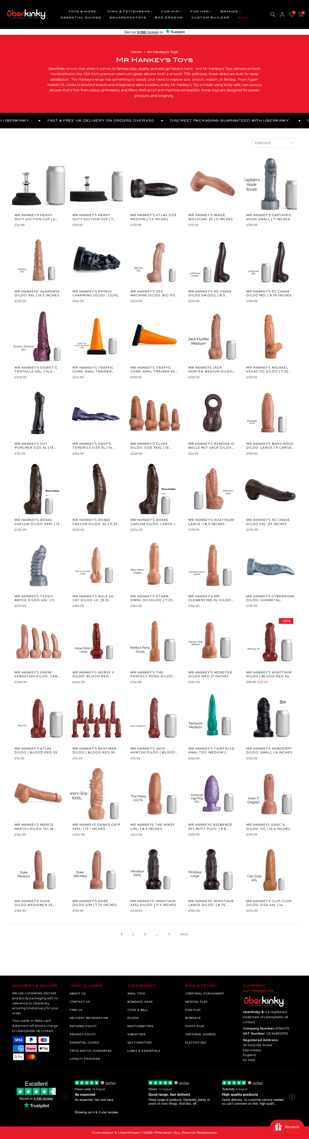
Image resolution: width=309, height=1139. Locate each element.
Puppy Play (194, 1026)
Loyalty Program (85, 1058)
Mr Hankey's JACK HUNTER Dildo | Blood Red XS (152, 751)
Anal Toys (136, 993)
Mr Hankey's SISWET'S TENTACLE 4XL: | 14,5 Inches (35, 370)
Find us (76, 1010)
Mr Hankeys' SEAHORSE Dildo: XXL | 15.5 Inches (37, 293)
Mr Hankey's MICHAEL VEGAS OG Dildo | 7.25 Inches (267, 370)
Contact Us (80, 1001)
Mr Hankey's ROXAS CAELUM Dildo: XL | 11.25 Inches (95, 522)
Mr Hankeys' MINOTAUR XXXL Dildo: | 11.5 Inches (153, 903)
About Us (78, 993)
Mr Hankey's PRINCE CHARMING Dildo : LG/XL (95, 293)
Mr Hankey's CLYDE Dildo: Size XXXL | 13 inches (149, 446)
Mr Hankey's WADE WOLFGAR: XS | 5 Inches (210, 217)
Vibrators (136, 1034)
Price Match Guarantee (91, 1050)
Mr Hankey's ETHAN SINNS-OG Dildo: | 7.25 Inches (151, 598)
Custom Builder (210, 17)
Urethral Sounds (200, 1034)
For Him (170, 11)
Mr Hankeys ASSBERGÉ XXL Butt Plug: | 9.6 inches (210, 827)
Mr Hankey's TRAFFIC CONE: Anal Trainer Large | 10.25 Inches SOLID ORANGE (92, 370)
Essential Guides (81, 17)
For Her (199, 11)
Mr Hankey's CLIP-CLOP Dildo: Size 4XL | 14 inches (269, 903)
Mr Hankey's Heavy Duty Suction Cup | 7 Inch (92, 217)
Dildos (133, 1018)
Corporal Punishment (205, 993)
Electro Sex (195, 1042)
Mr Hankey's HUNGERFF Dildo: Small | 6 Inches (269, 750)
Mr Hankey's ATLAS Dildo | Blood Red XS (35, 750)
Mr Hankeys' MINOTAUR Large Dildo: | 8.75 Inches (211, 903)
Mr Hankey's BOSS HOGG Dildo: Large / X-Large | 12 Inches (270, 446)
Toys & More (82, 11)
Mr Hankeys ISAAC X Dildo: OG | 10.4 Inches (268, 826)
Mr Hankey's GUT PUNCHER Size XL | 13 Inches (33, 446)
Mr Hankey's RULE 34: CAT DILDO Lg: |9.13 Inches (93, 598)
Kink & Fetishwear (129, 11)
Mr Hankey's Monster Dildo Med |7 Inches (210, 674)
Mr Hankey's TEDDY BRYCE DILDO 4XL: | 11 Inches (34, 598)
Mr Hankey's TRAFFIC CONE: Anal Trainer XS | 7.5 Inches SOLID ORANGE (153, 370)
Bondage (193, 1018)
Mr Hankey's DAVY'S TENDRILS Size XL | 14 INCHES (92, 446)
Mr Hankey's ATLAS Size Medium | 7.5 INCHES (153, 217)
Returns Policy (83, 1026)
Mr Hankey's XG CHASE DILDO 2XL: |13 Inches (268, 522)
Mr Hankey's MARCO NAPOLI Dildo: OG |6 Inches (34, 827)
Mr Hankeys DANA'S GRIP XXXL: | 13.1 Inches (96, 826)
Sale (243, 17)
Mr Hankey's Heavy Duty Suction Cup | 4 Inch (35, 217)
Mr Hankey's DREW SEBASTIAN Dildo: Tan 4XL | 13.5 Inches (35, 675)
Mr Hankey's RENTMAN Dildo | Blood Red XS (94, 750)
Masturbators (140, 1026)
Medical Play (196, 1001)
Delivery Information (89, 1018)
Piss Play (193, 1010)
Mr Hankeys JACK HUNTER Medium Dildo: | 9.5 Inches (212, 370)
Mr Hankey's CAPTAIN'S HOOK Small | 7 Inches (268, 217)
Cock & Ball (137, 1010)
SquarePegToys (128, 17)
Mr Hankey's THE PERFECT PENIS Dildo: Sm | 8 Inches (152, 675)
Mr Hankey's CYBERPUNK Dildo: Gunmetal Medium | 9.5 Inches (270, 598)
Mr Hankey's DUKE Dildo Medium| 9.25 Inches (33, 903)
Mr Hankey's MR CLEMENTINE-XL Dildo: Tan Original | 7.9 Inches (210, 598)
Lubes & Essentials (143, 1050)
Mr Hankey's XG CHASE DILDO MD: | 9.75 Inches (269, 293)
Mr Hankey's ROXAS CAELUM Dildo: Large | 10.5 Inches (152, 522)
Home (136, 52)
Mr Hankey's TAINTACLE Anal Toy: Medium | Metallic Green (211, 751)
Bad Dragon (169, 17)
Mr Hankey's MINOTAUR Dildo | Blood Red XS (269, 674)
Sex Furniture (139, 1042)
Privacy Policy (83, 1034)
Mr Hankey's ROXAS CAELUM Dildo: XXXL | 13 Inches (37, 522)
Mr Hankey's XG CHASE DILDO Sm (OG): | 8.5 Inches (210, 294)
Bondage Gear (140, 1001)
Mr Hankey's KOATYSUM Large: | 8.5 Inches (211, 522)
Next (184, 934)
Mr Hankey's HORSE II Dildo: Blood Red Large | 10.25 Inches (93, 675)
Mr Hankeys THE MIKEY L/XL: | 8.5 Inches (152, 826)
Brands (229, 11)
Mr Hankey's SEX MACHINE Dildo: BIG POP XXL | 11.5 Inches (154, 294)
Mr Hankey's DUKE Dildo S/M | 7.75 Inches (94, 903)
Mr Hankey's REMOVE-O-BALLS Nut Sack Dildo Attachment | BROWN (212, 446)
